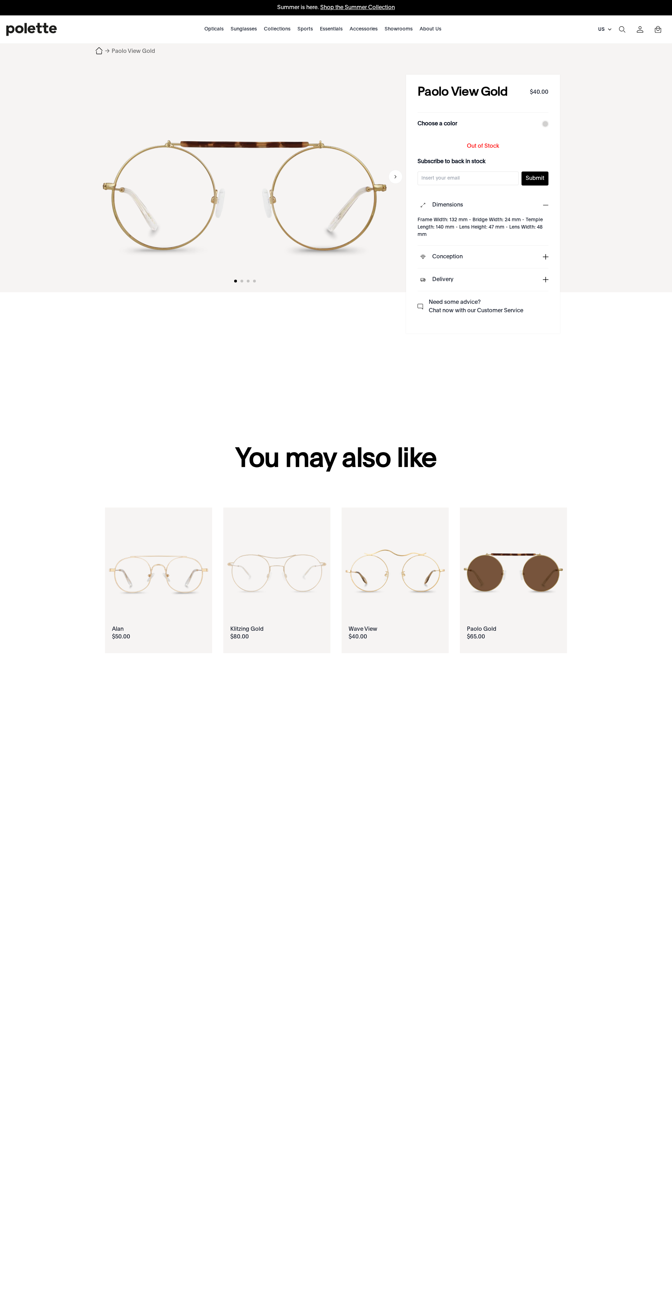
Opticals (214, 29)
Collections (277, 29)
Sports (305, 29)
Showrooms (399, 29)
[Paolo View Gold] (245, 176)
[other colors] (543, 124)
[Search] (622, 29)
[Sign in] (640, 29)
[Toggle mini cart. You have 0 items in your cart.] (658, 29)
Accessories (364, 29)
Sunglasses (244, 29)
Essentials (331, 29)
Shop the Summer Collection (357, 8)
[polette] (31, 29)
